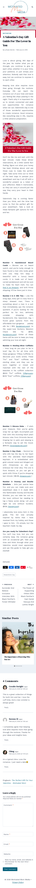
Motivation (7, 33)
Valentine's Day (9, 575)
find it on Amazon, (11, 287)
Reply (6, 707)
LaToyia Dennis (10, 50)
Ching (11, 751)
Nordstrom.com (22, 326)
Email (7, 844)
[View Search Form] (32, 7)
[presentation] (18, 637)
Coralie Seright (16, 686)
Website (7, 854)
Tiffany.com (28, 373)
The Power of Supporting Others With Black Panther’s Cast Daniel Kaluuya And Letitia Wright (27, 595)
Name (7, 834)
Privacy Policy (18, 882)
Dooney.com (13, 506)
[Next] (31, 643)
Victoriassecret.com (18, 446)
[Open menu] (3, 7)
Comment (9, 805)
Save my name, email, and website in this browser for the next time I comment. (19, 862)
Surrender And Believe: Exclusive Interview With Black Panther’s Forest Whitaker (9, 593)
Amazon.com (25, 476)
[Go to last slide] (4, 643)
